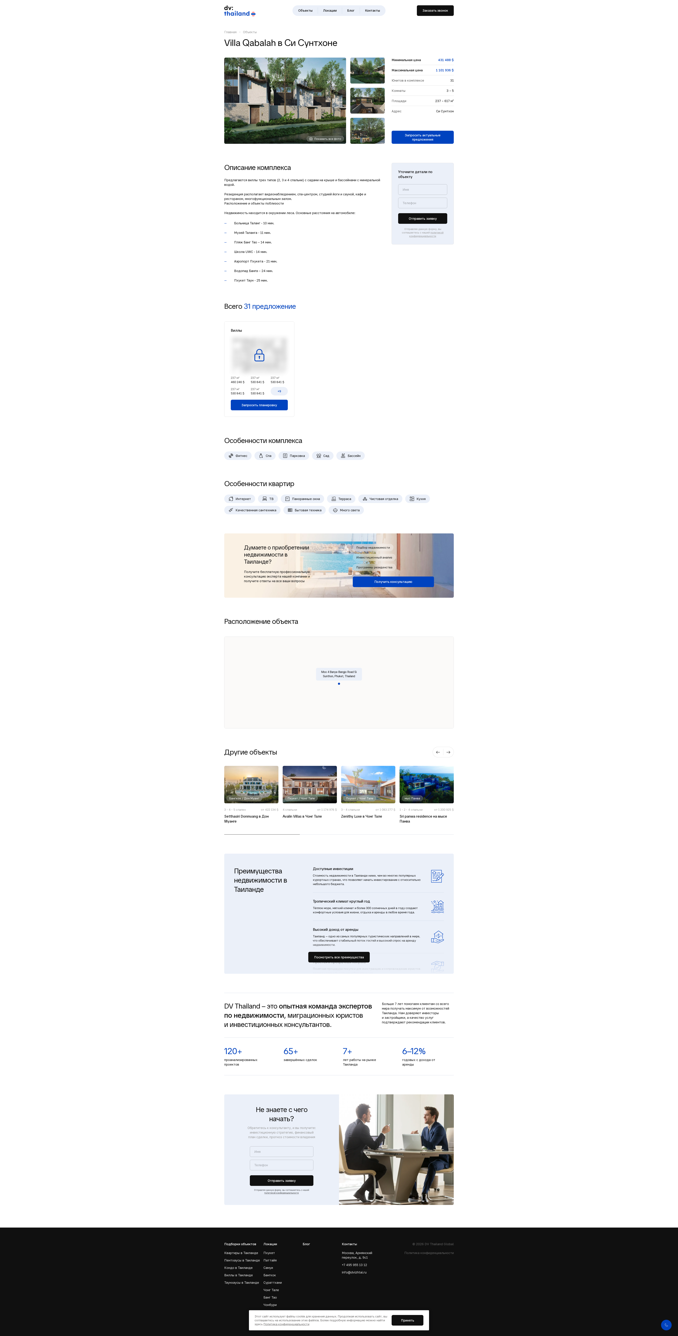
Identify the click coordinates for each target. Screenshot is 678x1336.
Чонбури (270, 1305)
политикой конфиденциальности (281, 1193)
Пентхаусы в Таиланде (240, 1260)
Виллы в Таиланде (238, 1275)
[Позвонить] (666, 1325)
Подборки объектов (240, 1244)
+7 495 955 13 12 (354, 1265)
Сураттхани (272, 1282)
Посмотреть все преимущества (339, 957)
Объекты (305, 10)
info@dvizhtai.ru (354, 1272)
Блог (351, 10)
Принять (407, 1320)
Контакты (372, 10)
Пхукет (269, 1253)
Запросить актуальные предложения (423, 137)
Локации (330, 10)
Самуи (268, 1268)
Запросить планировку (259, 405)
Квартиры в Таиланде (240, 1253)
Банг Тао (270, 1297)
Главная (230, 32)
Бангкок (269, 1275)
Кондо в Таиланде (238, 1268)
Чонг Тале (271, 1290)
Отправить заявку (423, 218)
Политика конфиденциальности (429, 1253)
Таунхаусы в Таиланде (240, 1282)
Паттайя (270, 1260)
